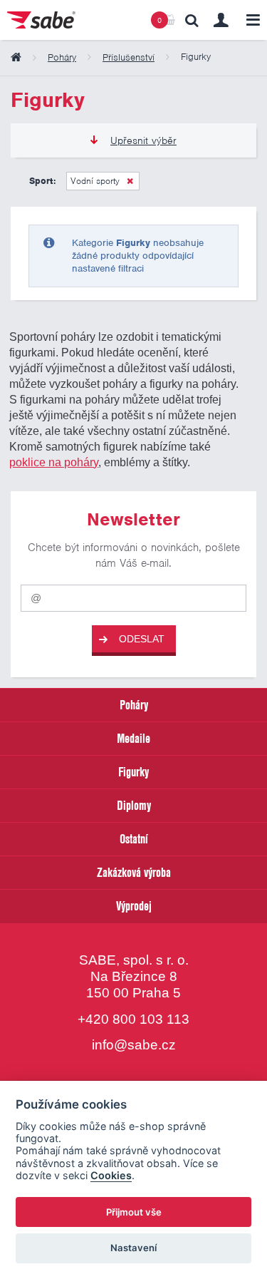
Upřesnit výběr (143, 140)
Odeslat (141, 638)
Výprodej (134, 906)
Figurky (133, 772)
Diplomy (134, 805)
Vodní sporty (95, 181)
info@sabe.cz (134, 1045)
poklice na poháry (53, 462)
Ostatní (134, 839)
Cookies (111, 1175)
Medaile (133, 738)
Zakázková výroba (134, 872)
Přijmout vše (134, 1212)
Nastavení (133, 1247)
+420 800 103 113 (133, 1019)
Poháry (134, 705)
